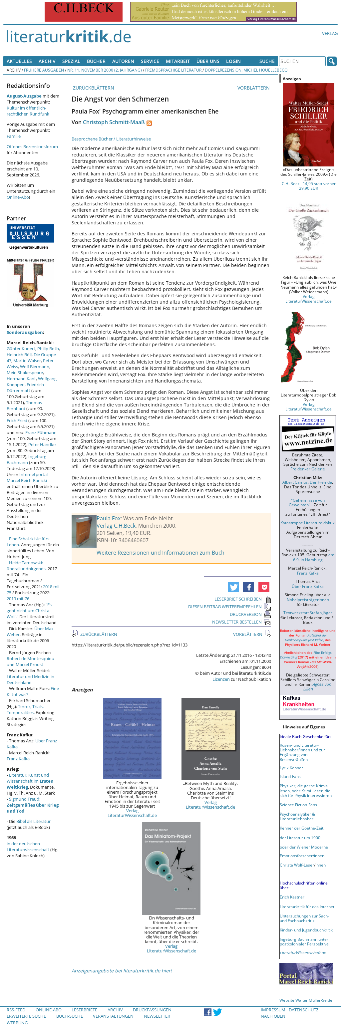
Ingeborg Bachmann (26, 459)
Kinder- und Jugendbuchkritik (306, 929)
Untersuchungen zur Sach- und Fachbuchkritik (304, 918)
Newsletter (157, 1016)
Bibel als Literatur (33, 821)
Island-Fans (290, 776)
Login (233, 61)
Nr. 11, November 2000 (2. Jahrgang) (104, 70)
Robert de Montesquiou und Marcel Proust (30, 661)
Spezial (71, 61)
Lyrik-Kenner (291, 767)
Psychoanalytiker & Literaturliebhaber (297, 816)
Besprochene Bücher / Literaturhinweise (111, 139)
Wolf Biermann (34, 367)
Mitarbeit (178, 61)
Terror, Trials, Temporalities (25, 709)
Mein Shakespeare (25, 373)
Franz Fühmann (41, 432)
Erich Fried (17, 420)
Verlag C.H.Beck (116, 525)
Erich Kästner (292, 896)
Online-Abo (18, 197)
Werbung (17, 1023)
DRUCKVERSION (246, 614)
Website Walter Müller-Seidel (306, 1000)
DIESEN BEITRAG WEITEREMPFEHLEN (225, 607)
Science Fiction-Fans (298, 804)
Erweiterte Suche (26, 1016)
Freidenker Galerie (307, 468)
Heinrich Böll (19, 355)
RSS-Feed (16, 1010)
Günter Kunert (21, 349)
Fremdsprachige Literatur (173, 70)
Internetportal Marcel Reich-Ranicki (27, 477)
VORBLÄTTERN (254, 88)
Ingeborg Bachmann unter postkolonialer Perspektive (304, 941)
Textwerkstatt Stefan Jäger (307, 612)
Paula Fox (109, 518)
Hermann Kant (21, 379)
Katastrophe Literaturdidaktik (307, 522)
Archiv (47, 61)
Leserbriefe (84, 1010)
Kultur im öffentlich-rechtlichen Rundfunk (28, 111)
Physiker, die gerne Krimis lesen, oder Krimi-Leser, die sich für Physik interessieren (306, 790)
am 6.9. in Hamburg (313, 557)
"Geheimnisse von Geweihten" (307, 502)
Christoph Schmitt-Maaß (114, 122)
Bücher (96, 61)
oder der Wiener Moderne (304, 847)
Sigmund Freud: (33, 805)
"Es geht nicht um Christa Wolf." (29, 611)
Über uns (207, 61)
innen (320, 865)
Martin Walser (27, 361)
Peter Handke (42, 444)
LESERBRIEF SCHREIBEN (238, 599)
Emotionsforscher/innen (302, 855)
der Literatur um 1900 (300, 837)
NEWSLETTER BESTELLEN (237, 622)
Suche (267, 61)
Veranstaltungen (113, 1016)
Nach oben (273, 1016)
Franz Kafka (18, 759)
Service (150, 61)
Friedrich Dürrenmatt (25, 387)
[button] (233, 587)
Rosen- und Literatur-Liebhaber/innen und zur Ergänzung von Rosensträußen (302, 752)
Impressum (273, 1010)
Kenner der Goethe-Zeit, (302, 828)
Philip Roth (48, 349)
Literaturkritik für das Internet (307, 906)
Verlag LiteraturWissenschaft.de (132, 813)
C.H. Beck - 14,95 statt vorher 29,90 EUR (309, 186)
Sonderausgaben (25, 332)
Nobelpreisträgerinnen (308, 599)
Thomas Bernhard (24, 405)
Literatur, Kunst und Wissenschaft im (30, 781)
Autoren (123, 61)
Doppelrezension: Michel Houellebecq (246, 70)
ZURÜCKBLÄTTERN (93, 88)
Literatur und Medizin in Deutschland (30, 679)
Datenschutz (303, 1010)
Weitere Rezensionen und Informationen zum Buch (160, 552)
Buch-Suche (69, 1016)
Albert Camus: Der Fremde (307, 482)
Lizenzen (221, 679)
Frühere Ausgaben (44, 70)
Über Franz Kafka (308, 586)
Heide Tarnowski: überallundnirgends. (27, 566)
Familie (14, 136)
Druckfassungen (152, 1010)
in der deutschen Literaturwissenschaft (28, 847)
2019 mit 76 (18, 599)
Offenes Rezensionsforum (32, 146)
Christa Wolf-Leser (297, 865)
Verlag (330, 33)
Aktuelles (19, 61)
